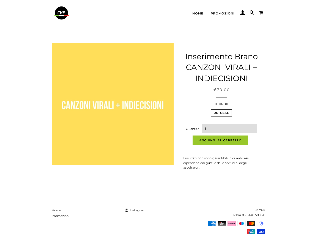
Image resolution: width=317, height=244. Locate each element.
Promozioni (223, 13)
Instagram (137, 210)
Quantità (192, 129)
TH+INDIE (221, 104)
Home (197, 13)
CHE (262, 210)
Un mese (221, 113)
